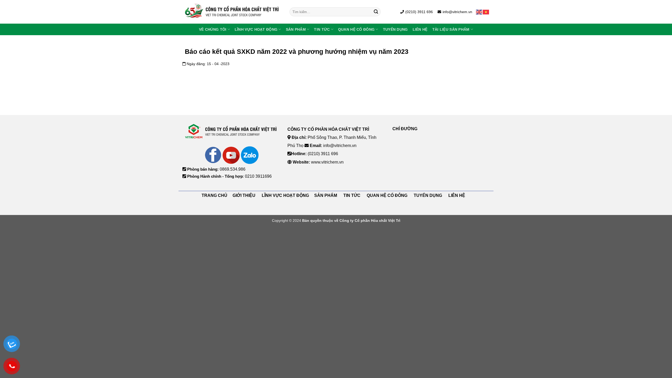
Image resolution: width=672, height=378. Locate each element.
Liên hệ (420, 29)
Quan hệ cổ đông (356, 29)
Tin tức (322, 29)
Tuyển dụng (395, 29)
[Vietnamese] (486, 12)
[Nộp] (375, 11)
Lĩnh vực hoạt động (256, 29)
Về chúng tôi (212, 29)
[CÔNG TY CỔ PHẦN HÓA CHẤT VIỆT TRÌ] (232, 12)
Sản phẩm (296, 29)
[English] (479, 12)
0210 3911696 (258, 176)
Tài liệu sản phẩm (451, 29)
